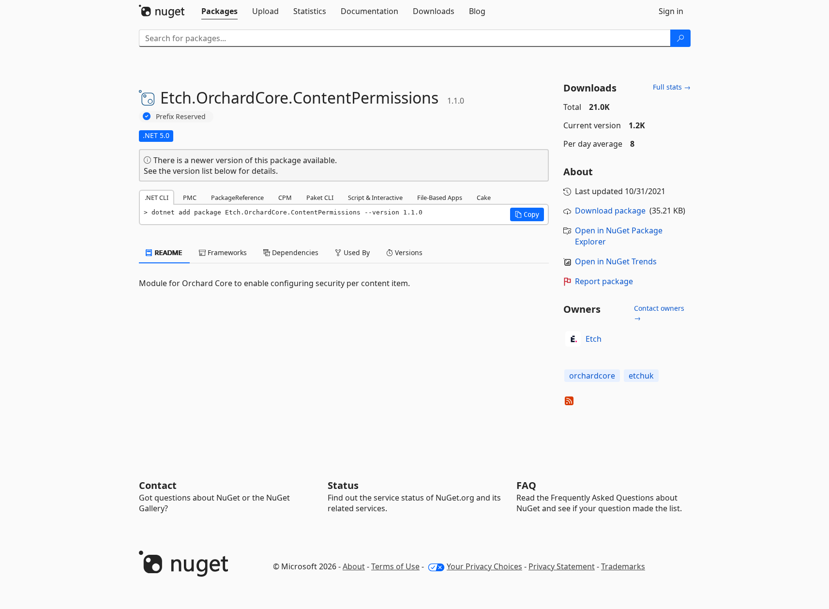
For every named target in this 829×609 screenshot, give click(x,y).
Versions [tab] (407, 252)
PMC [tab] (189, 197)
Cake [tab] (484, 197)
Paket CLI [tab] (319, 197)
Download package (610, 210)
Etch (594, 339)
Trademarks (623, 566)
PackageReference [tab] (237, 197)
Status (343, 485)
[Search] (680, 38)
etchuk (641, 375)
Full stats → (672, 86)
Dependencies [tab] (294, 252)
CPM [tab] (285, 197)
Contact (158, 485)
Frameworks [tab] (226, 252)
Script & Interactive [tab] (375, 197)
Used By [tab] (356, 252)
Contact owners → (659, 313)
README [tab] (167, 252)
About (354, 566)
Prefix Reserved (181, 116)
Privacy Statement (561, 566)
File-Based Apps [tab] (439, 197)
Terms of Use (395, 566)
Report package (604, 281)
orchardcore (592, 375)
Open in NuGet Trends (616, 261)
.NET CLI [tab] (156, 197)
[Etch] (573, 339)
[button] (527, 214)
